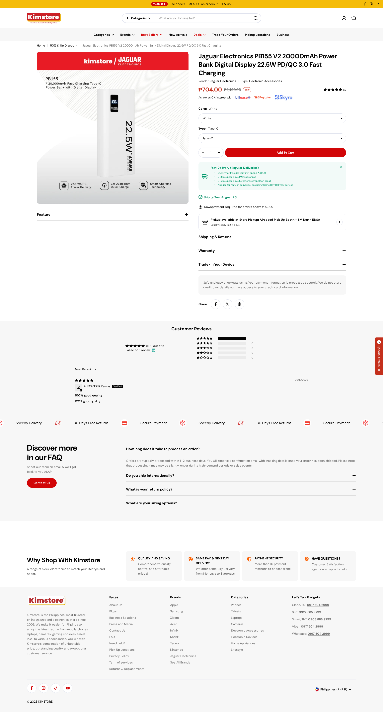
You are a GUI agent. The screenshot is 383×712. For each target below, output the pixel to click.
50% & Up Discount (63, 46)
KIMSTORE (45, 702)
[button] (333, 90)
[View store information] (339, 222)
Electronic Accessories (265, 81)
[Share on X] (227, 304)
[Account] (344, 18)
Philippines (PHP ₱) (333, 689)
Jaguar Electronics (223, 81)
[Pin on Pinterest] (239, 304)
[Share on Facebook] (215, 304)
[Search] (255, 18)
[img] (84, 380)
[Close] (341, 167)
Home (41, 46)
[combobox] (191, 18)
